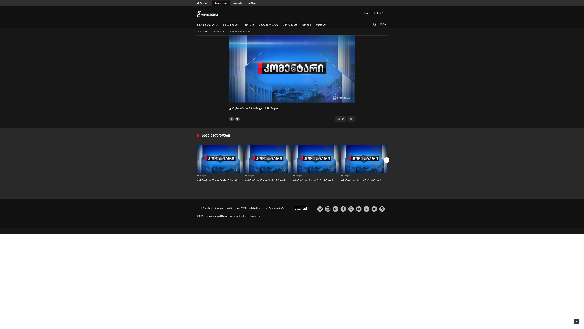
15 (320, 208)
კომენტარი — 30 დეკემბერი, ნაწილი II (217, 180)
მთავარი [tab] (202, 31)
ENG (366, 13)
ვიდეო (249, 24)
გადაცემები (231, 24)
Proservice (255, 216)
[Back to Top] (576, 321)
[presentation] (197, 160)
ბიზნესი (253, 3)
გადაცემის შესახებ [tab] (240, 31)
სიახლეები (221, 3)
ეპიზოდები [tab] (219, 31)
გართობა (237, 3)
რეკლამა (220, 208)
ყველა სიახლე (207, 24)
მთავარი (204, 3)
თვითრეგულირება (273, 208)
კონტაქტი (254, 208)
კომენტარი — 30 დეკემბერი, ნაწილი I (265, 180)
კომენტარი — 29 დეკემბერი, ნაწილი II (313, 180)
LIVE (380, 13)
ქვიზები (321, 24)
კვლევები (290, 24)
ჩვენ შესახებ (204, 208)
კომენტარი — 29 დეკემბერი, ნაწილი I (361, 180)
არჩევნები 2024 (236, 208)
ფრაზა (306, 24)
